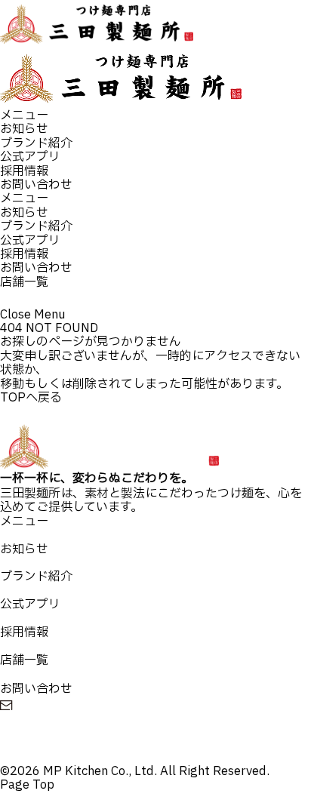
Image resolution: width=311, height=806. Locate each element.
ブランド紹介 (36, 143)
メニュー (24, 115)
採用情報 (24, 171)
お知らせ (24, 129)
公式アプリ (30, 157)
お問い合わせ (36, 185)
